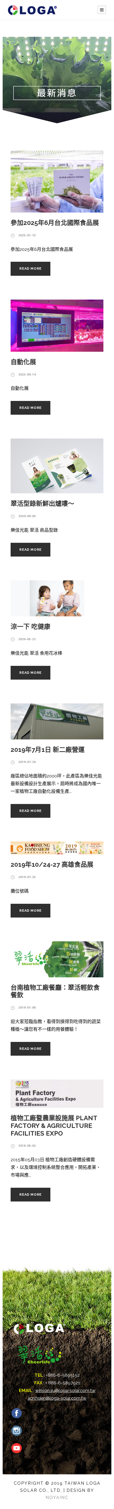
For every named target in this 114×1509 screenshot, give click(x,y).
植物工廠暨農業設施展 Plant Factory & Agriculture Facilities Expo (54, 1125)
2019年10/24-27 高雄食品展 (52, 864)
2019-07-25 (27, 877)
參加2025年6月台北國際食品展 (55, 223)
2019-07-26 (27, 762)
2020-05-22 (27, 639)
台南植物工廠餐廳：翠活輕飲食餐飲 (55, 991)
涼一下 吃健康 (30, 626)
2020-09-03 (27, 516)
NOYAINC (57, 1497)
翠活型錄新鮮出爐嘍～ (42, 503)
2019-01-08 (27, 1007)
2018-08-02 (27, 1145)
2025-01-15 (27, 235)
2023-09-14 (27, 374)
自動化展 (23, 362)
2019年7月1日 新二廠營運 (48, 749)
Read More (30, 268)
